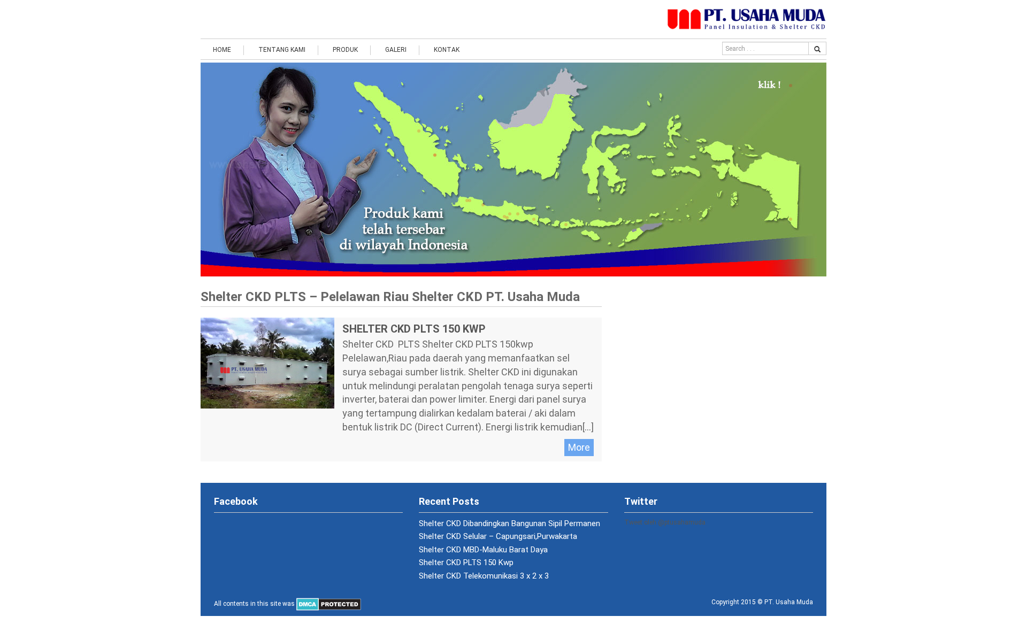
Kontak (446, 49)
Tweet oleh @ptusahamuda (665, 522)
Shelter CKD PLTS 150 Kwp (414, 328)
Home (222, 49)
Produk (345, 49)
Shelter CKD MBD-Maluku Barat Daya (483, 549)
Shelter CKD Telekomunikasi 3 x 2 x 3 (484, 576)
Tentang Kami (281, 49)
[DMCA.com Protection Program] (328, 603)
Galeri (396, 49)
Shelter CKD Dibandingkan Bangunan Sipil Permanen (509, 523)
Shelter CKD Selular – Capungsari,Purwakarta (498, 536)
